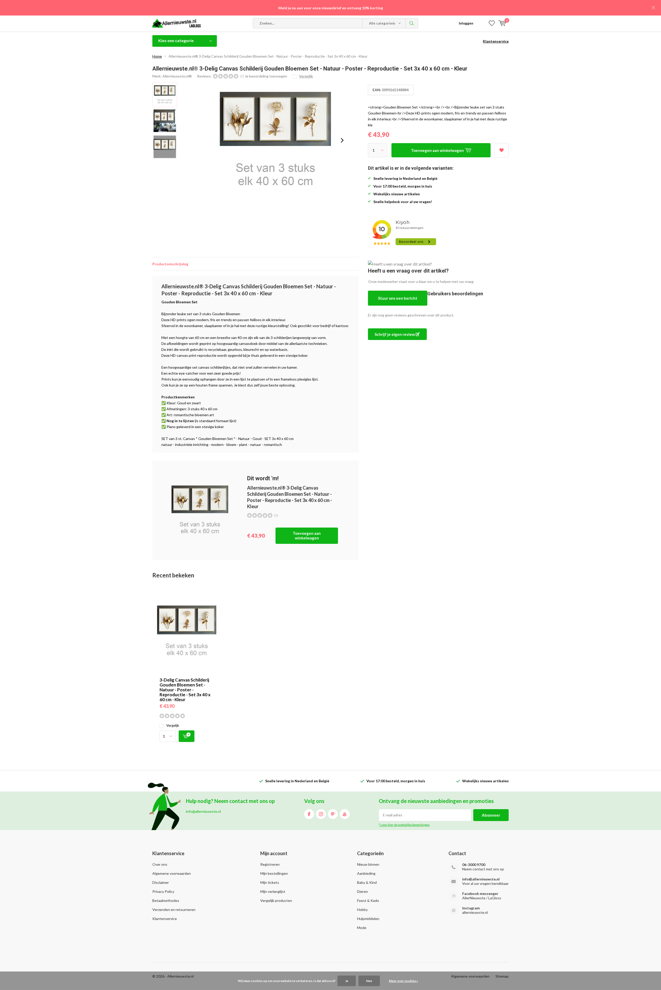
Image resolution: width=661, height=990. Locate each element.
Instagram (321, 814)
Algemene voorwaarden (171, 873)
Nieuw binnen (368, 864)
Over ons (159, 864)
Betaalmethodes (165, 900)
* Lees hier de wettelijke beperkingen (404, 825)
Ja (346, 981)
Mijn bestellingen (274, 873)
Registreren (270, 864)
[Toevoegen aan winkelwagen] (186, 736)
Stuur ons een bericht (397, 298)
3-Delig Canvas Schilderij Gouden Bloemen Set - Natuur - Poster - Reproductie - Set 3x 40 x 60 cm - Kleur (185, 689)
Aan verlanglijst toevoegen (501, 150)
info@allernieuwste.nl (481, 879)
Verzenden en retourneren (173, 909)
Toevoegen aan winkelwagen (307, 535)
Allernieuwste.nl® (177, 76)
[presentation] (342, 140)
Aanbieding (366, 873)
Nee (369, 981)
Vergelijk (172, 725)
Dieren (362, 891)
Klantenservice (496, 41)
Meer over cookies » (403, 981)
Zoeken (412, 23)
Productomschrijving (170, 264)
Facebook (309, 814)
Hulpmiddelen (368, 918)
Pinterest (333, 814)
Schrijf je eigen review (395, 334)
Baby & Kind (367, 882)
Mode (361, 927)
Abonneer (491, 815)
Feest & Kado (368, 900)
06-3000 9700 (473, 864)
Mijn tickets (269, 882)
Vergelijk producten (276, 900)
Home (157, 56)
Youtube (345, 814)
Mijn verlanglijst (272, 891)
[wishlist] (492, 23)
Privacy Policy (163, 891)
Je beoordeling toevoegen (266, 76)
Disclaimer (160, 882)
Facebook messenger (480, 893)
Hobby (362, 909)
